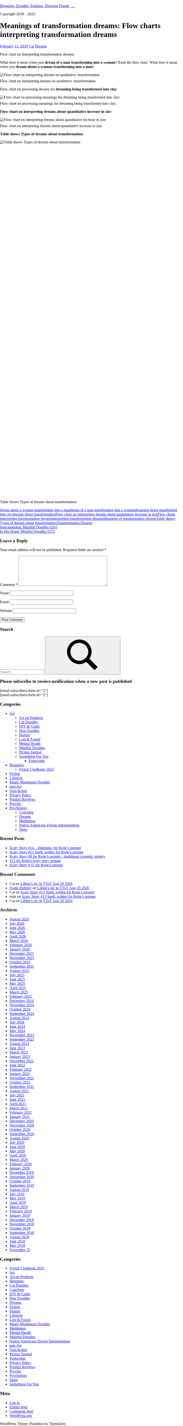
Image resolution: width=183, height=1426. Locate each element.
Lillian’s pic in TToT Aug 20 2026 (46, 884)
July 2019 (17, 1194)
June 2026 (17, 928)
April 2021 (18, 1104)
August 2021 (19, 1091)
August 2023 (19, 1044)
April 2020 (18, 1155)
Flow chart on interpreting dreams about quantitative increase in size (107, 514)
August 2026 (19, 919)
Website (6, 611)
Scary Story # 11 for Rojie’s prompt (36, 865)
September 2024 (22, 1014)
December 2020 (22, 1121)
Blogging (17, 765)
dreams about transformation (34, 514)
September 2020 (22, 1134)
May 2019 (17, 1198)
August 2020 (19, 1138)
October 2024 (20, 1009)
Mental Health (30, 744)
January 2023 (20, 1057)
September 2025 (22, 966)
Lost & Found (29, 739)
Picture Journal (30, 752)
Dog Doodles (29, 731)
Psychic (15, 804)
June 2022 (17, 1065)
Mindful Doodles (32, 748)
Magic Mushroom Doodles (30, 782)
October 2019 (20, 1181)
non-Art (15, 786)
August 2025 (19, 971)
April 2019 (18, 1203)
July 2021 (17, 1095)
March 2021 (19, 1108)
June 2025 (17, 979)
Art (12, 713)
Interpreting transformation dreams (77, 519)
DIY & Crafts (29, 726)
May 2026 (17, 932)
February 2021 (21, 1112)
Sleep (23, 829)
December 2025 (22, 953)
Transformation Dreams (74, 523)
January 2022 (20, 1074)
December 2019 (22, 1172)
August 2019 (19, 1190)
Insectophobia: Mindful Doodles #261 (28, 527)
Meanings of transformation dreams (129, 519)
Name (4, 593)
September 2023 (22, 1039)
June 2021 (17, 1099)
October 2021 (20, 1082)
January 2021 (20, 1117)
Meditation (27, 821)
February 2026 (21, 945)
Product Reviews (22, 799)
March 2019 (19, 1207)
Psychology (18, 808)
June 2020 (17, 1147)
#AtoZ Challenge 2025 (36, 769)
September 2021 (22, 1087)
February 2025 (21, 996)
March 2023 (19, 1052)
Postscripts (37, 761)
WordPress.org (21, 1416)
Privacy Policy (20, 795)
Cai (31, 46)
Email (4, 602)
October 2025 (20, 962)
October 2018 (20, 1228)
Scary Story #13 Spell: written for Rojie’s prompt (46, 852)
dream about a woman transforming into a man (35, 510)
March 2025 (19, 992)
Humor (24, 735)
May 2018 (17, 1245)
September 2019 (22, 1185)
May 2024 (17, 1031)
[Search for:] (22, 672)
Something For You (33, 756)
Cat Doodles (28, 722)
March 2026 (19, 941)
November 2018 (22, 1224)
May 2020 (17, 1151)
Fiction (15, 774)
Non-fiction (18, 791)
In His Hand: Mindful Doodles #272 (27, 531)
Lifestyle (16, 778)
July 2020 (17, 1142)
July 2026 (17, 923)
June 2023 (17, 1048)
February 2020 (21, 1164)
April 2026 (18, 936)
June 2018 (17, 1241)
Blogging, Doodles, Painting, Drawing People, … (37, 6)
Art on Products (31, 718)
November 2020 (22, 1125)
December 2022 (22, 1061)
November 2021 (22, 1078)
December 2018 (22, 1220)
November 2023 (22, 1035)
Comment (9, 585)
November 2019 (22, 1177)
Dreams (41, 46)
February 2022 (21, 1069)
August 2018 (19, 1237)
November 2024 (22, 1005)
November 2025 (22, 958)
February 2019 (21, 1211)
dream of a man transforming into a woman (102, 510)
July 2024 (17, 1022)
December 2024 (22, 1001)
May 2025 (17, 984)
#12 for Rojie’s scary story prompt (35, 861)
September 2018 (22, 1233)
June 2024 (17, 1026)
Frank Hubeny (20, 888)
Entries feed (18, 1407)
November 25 (20, 1250)
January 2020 (20, 1168)
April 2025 (18, 988)
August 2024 (19, 1018)
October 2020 (20, 1130)
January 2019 (20, 1215)
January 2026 (20, 949)
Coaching (26, 812)
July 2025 (17, 975)
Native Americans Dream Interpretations (49, 825)
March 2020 (19, 1160)
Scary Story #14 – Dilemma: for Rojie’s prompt (45, 848)
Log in (15, 1403)
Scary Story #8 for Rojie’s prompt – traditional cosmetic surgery (57, 856)
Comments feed (21, 1411)
